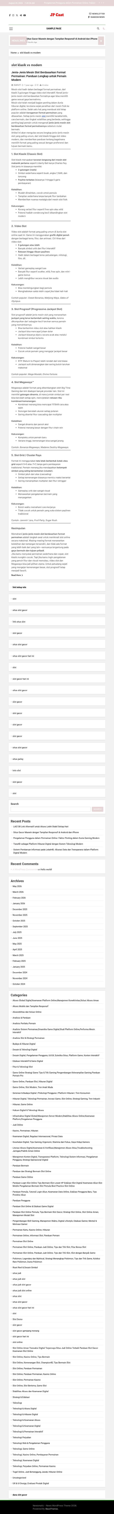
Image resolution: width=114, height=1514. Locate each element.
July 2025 (17, 932)
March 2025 (18, 955)
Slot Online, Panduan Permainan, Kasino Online (34, 1374)
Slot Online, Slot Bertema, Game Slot (30, 1385)
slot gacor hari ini (21, 679)
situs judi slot (19, 1279)
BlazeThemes (51, 1509)
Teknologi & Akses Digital (25, 1408)
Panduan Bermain (21, 1165)
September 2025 (20, 926)
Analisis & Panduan (21, 1018)
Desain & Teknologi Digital (25, 1049)
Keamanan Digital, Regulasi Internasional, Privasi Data (38, 1136)
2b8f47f (17, 85)
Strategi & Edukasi (21, 1397)
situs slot (17, 1296)
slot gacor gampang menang (26, 1331)
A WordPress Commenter (25, 869)
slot (44, 116)
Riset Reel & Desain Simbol (25, 1267)
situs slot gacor (20, 610)
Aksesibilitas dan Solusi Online (27, 1012)
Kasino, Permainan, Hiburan (25, 1130)
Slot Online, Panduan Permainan (27, 1368)
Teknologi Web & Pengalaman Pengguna (31, 1443)
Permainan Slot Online (23, 1241)
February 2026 (19, 898)
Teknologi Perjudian (22, 1437)
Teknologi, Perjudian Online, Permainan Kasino (34, 1466)
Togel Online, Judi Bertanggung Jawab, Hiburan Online (37, 1472)
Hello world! (46, 869)
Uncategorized (19, 1478)
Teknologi (17, 1403)
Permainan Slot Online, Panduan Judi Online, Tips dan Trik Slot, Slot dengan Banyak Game (54, 1253)
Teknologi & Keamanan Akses (26, 1420)
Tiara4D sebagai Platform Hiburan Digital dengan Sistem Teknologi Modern (69, 3)
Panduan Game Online (23, 1177)
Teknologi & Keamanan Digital (26, 1426)
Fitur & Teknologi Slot (23, 1067)
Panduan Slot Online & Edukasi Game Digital (33, 1206)
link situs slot (19, 621)
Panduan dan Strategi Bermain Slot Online (32, 1171)
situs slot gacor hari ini (23, 656)
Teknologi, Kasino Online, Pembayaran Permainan (35, 1454)
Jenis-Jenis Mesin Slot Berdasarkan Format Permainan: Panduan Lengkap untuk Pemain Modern (38, 76)
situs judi (17, 1273)
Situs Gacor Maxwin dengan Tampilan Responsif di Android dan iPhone (50, 38)
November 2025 (20, 915)
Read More (16, 575)
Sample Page (53, 28)
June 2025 (17, 938)
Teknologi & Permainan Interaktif (28, 1431)
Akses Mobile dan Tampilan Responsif (30, 1006)
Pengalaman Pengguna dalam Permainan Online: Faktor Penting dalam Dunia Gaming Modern (56, 838)
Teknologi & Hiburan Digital (25, 1414)
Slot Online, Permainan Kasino (27, 1380)
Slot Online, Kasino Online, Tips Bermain (31, 1357)
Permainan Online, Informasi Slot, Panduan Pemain (36, 1235)
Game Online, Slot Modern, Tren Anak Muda (33, 1087)
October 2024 (19, 984)
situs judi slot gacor (22, 1284)
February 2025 (19, 961)
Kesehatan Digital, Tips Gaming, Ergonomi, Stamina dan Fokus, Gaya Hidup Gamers (51, 1142)
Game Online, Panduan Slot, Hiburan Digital (32, 1081)
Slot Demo (18, 1319)
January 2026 (19, 903)
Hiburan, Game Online (23, 1104)
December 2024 (20, 972)
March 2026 (18, 892)
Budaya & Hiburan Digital (24, 1044)
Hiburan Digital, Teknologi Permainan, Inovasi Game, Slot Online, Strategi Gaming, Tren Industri (56, 1099)
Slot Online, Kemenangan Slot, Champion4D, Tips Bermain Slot (41, 1362)
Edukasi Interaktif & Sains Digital (28, 1061)
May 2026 (17, 886)
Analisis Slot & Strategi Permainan (28, 1038)
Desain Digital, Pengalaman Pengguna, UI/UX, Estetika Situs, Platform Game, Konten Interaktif (56, 1055)
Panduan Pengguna (21, 1200)
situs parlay (18, 759)
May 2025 (17, 944)
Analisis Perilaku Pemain (24, 1023)
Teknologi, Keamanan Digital (26, 1460)
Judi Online (18, 1125)
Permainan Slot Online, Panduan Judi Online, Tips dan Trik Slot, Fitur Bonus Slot (49, 1247)
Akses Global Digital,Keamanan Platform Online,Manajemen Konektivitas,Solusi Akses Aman (56, 1000)
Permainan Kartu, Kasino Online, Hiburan (31, 1230)
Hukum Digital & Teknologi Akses (28, 1110)
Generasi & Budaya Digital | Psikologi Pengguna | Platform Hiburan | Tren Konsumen (51, 1093)
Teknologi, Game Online (24, 1449)
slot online (18, 1342)
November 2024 (20, 978)
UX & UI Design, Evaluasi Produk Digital (31, 1483)
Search (15, 803)
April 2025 (17, 949)
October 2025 (19, 920)
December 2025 (20, 909)
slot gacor (17, 633)
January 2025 (19, 967)
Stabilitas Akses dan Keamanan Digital (31, 1391)
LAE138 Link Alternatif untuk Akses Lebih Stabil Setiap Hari (40, 826)
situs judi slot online (22, 1290)
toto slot (17, 770)
